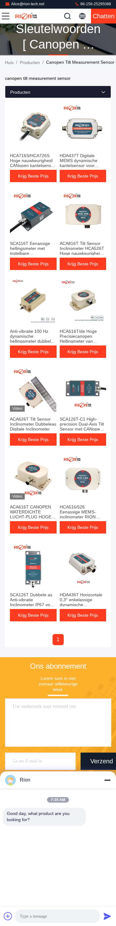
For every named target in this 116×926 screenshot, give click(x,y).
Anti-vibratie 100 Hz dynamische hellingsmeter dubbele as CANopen (31, 339)
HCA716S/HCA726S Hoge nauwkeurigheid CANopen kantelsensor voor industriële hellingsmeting (32, 165)
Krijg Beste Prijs (33, 176)
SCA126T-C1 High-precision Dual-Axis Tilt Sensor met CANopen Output (82, 426)
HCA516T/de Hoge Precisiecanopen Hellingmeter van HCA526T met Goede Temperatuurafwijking (81, 341)
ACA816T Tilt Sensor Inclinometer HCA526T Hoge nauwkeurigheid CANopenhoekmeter (82, 251)
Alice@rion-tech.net (27, 4)
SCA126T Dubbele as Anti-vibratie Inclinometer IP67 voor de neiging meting (32, 602)
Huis (9, 62)
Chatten (103, 16)
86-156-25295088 (95, 4)
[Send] (107, 916)
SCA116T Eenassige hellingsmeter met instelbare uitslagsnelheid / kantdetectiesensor (30, 253)
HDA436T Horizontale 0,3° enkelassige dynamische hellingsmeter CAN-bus (82, 602)
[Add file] (8, 916)
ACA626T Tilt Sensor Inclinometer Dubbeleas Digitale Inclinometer (33, 424)
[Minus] (107, 780)
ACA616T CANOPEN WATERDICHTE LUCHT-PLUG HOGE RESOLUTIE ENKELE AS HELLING (31, 516)
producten (30, 62)
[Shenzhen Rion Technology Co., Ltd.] (26, 16)
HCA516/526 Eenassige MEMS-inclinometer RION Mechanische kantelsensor (78, 516)
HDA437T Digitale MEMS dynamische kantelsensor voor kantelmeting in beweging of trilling (78, 165)
